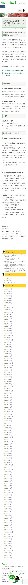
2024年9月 (8, 342)
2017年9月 (8, 499)
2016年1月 (8, 530)
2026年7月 (8, 291)
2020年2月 (8, 460)
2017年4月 (8, 509)
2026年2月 (8, 303)
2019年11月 (9, 467)
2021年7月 (8, 423)
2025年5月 (8, 324)
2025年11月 (9, 310)
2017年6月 (8, 504)
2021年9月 (8, 418)
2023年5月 (8, 377)
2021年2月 (8, 432)
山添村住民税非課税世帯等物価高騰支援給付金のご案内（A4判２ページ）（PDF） (13, 73)
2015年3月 (8, 548)
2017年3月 (8, 511)
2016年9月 (8, 516)
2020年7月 (8, 449)
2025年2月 (8, 330)
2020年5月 (8, 453)
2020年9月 (8, 444)
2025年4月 (8, 326)
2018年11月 (9, 490)
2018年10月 (9, 492)
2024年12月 (9, 335)
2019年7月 (8, 476)
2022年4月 (8, 402)
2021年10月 (9, 416)
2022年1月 (8, 409)
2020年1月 (8, 462)
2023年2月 (8, 384)
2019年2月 (8, 486)
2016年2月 (8, 527)
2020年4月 (8, 455)
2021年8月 (8, 421)
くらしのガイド (10, 282)
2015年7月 (8, 543)
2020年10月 (9, 442)
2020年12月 (9, 437)
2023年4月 (8, 379)
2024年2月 (8, 358)
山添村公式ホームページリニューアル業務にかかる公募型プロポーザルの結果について (15, 270)
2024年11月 (9, 337)
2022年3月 (8, 405)
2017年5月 (8, 506)
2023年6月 (8, 374)
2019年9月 (8, 472)
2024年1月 (8, 361)
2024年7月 (8, 347)
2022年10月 (9, 391)
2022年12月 (9, 386)
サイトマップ (5, 577)
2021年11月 (9, 414)
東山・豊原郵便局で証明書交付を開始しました (15, 265)
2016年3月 (8, 525)
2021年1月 (8, 435)
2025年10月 (9, 312)
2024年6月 (8, 349)
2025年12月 (9, 307)
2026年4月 (8, 298)
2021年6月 (8, 425)
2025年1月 (8, 333)
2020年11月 (9, 439)
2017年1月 (8, 513)
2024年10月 (9, 340)
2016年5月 (8, 523)
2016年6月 (8, 520)
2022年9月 (8, 393)
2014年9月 (8, 553)
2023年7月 (8, 372)
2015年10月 (9, 536)
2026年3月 (8, 300)
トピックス (8, 278)
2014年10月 (9, 550)
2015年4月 (8, 546)
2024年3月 (8, 356)
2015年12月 (9, 532)
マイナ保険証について (12, 259)
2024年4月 (8, 354)
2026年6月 (8, 293)
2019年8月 (8, 474)
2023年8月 (8, 370)
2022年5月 (8, 400)
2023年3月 (8, 381)
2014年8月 (8, 555)
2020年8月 (8, 446)
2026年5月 (8, 296)
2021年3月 (8, 430)
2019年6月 (8, 479)
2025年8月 (8, 317)
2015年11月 (9, 534)
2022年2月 (8, 407)
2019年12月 (9, 465)
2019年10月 (9, 469)
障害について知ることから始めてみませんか (15, 261)
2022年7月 (8, 395)
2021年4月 (8, 428)
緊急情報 (8, 280)
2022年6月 (8, 398)
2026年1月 (8, 305)
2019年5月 (8, 481)
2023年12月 (9, 363)
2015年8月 (8, 541)
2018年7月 (8, 495)
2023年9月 (8, 368)
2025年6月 (8, 321)
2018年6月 (8, 497)
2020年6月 (8, 451)
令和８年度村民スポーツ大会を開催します (15, 255)
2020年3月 (8, 458)
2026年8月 (8, 289)
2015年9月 (8, 539)
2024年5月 (8, 351)
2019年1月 (8, 488)
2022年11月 (9, 388)
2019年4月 (8, 483)
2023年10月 (9, 365)
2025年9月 (8, 314)
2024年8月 (8, 344)
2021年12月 (9, 411)
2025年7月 (8, 319)
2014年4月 (8, 557)
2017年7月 (8, 502)
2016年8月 (8, 518)
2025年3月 (8, 328)
